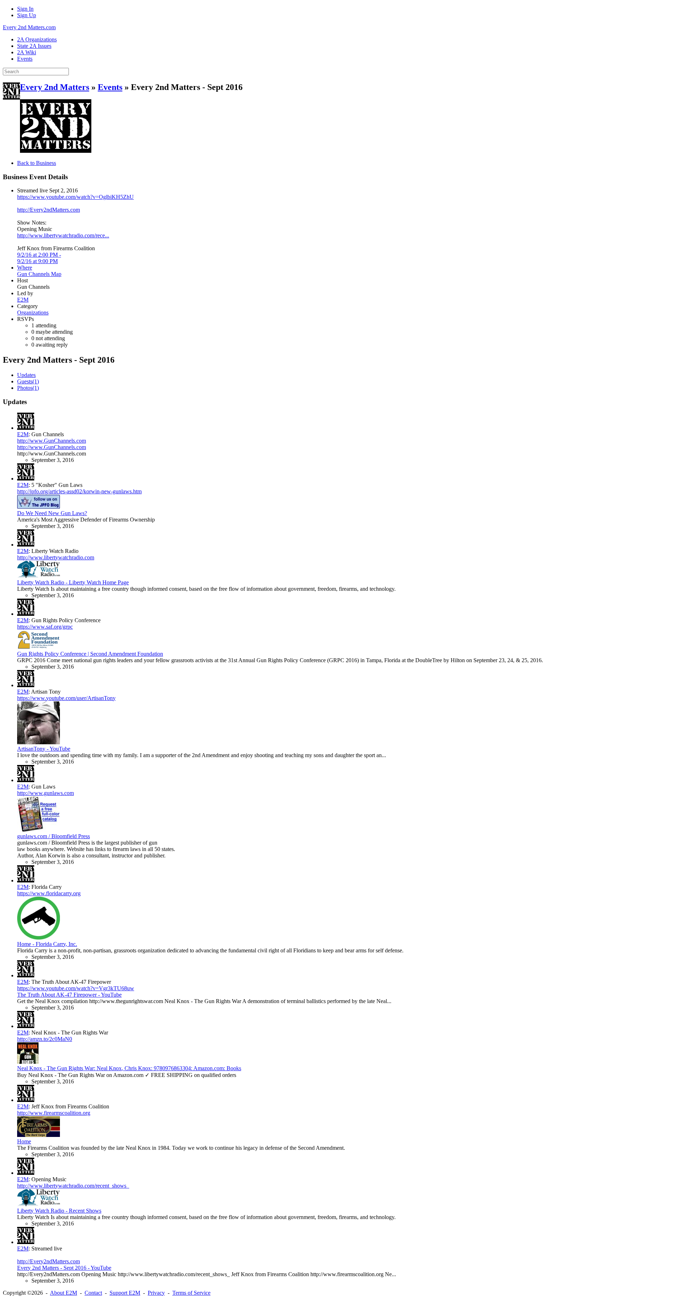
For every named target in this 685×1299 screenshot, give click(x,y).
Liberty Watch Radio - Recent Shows (59, 1211)
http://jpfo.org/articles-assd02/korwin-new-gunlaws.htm (79, 491)
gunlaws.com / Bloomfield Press (53, 836)
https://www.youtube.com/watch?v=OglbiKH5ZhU (75, 197)
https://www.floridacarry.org (49, 893)
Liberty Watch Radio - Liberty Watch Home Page (73, 582)
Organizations (33, 312)
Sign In (25, 9)
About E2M (63, 1293)
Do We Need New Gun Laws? (52, 513)
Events (110, 87)
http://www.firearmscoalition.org (53, 1113)
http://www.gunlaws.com (45, 793)
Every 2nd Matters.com (29, 27)
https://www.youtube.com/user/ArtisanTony (66, 698)
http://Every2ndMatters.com (48, 210)
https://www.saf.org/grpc (45, 627)
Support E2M (125, 1293)
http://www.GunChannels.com (51, 441)
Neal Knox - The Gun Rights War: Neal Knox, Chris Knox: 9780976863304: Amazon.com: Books (129, 1068)
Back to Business (36, 163)
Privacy (156, 1293)
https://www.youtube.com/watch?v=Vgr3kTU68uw (75, 988)
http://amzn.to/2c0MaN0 (44, 1039)
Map (56, 274)
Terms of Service (191, 1293)
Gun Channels (34, 274)
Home (24, 1141)
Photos (28, 388)
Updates (26, 375)
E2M (23, 300)
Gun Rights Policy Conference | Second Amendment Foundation (90, 654)
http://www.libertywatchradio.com (55, 557)
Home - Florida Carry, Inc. (47, 944)
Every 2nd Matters (54, 87)
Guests (28, 381)
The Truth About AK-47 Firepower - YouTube (69, 995)
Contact (93, 1293)
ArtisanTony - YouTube (43, 749)
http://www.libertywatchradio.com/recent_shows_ (73, 1186)
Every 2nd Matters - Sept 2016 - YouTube (64, 1268)
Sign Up (26, 15)
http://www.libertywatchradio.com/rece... (63, 235)
